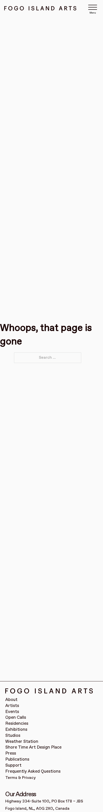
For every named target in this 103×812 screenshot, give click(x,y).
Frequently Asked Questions (32, 771)
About (11, 700)
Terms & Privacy (20, 777)
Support (13, 765)
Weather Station (21, 742)
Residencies (16, 724)
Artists (12, 706)
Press (10, 753)
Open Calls (15, 717)
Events (12, 712)
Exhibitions (16, 730)
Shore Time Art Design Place (33, 747)
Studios (12, 736)
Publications (17, 759)
